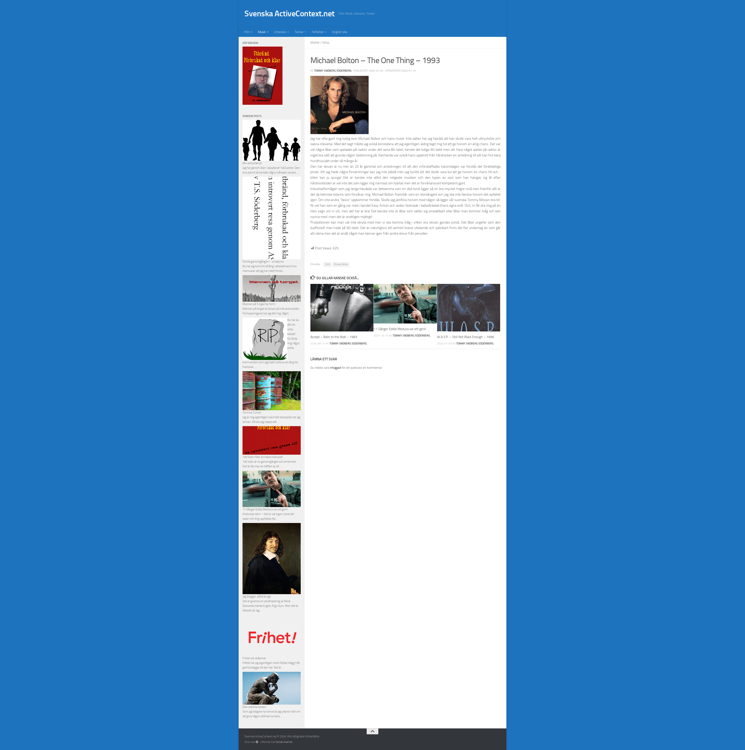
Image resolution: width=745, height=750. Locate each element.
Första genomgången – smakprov (263, 261)
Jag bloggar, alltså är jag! (257, 596)
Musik (262, 32)
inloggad (335, 367)
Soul (326, 42)
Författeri (318, 32)
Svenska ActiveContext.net (289, 13)
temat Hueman (284, 741)
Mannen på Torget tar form (259, 304)
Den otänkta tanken (254, 707)
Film (247, 32)
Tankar (299, 32)
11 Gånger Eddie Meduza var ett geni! (400, 329)
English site (339, 32)
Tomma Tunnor (252, 412)
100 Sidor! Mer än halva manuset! (263, 457)
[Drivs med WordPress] (257, 742)
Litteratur (280, 32)
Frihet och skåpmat (254, 658)
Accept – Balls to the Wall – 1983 (333, 337)
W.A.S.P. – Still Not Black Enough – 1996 (465, 337)
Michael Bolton (341, 264)
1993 (327, 264)
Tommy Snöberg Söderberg (333, 70)
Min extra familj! (252, 163)
